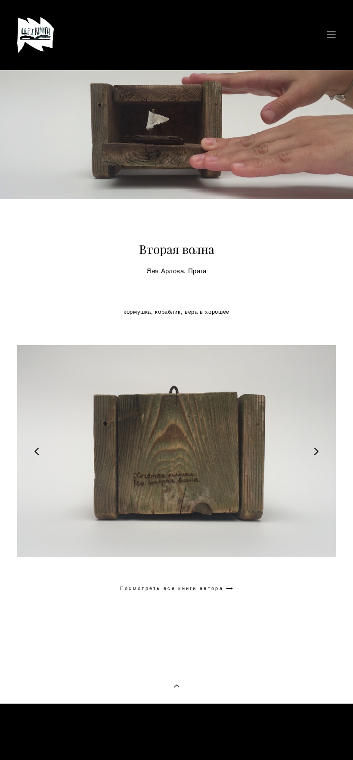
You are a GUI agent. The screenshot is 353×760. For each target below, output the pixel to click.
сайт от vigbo (176, 740)
